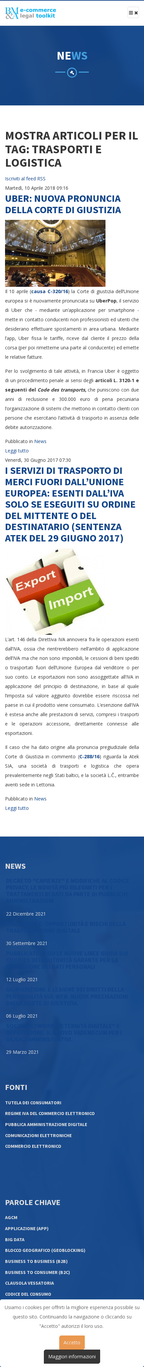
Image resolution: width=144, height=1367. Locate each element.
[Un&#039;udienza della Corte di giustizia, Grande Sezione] (55, 253)
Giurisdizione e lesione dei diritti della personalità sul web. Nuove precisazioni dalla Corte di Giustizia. (67, 996)
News (40, 441)
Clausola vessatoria (29, 1283)
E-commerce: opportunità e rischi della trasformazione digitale (66, 927)
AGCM (11, 1217)
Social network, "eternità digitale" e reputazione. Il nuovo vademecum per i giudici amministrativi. (64, 1032)
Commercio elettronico (33, 1146)
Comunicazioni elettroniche (38, 1135)
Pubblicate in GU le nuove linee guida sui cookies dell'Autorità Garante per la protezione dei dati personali (67, 959)
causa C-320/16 (49, 291)
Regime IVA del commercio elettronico (50, 1113)
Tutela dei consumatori (33, 1103)
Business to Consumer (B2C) (37, 1272)
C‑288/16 (89, 756)
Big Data (14, 1239)
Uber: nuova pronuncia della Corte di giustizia (63, 204)
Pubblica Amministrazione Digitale (46, 1124)
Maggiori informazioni (72, 1356)
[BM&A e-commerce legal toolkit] (30, 13)
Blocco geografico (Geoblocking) (45, 1250)
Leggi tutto (17, 450)
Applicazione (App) (27, 1228)
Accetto (72, 1342)
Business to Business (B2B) (36, 1261)
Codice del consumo (28, 1294)
